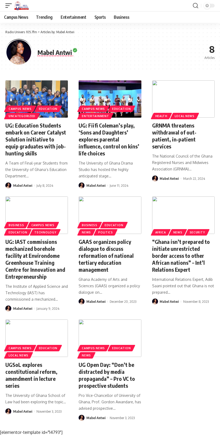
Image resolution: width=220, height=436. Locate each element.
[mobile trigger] (9, 5)
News (86, 232)
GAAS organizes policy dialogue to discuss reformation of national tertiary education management (106, 255)
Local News (185, 116)
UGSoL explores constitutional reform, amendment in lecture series (31, 375)
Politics (105, 232)
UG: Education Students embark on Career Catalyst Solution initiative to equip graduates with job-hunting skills (35, 139)
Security (197, 232)
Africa (160, 232)
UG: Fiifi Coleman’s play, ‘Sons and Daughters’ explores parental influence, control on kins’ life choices (109, 139)
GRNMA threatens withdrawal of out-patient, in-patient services (174, 136)
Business (16, 225)
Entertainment (95, 116)
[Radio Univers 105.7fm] (21, 5)
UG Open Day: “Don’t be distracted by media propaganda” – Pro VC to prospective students (107, 375)
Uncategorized (22, 116)
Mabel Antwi (22, 185)
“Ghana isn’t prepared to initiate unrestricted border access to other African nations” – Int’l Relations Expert (181, 255)
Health (161, 116)
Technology (45, 232)
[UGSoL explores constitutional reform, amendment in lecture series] (36, 338)
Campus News (20, 108)
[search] (196, 5)
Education (48, 108)
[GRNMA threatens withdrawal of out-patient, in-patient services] (183, 99)
